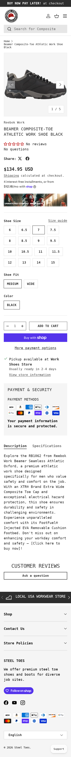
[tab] (15, 446)
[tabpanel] (35, 502)
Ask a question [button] (35, 575)
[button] (56, 16)
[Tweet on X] (20, 158)
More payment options (35, 348)
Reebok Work (14, 122)
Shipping (11, 175)
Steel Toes (22, 747)
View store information (30, 375)
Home (7, 41)
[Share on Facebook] (27, 158)
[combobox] (35, 29)
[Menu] (65, 16)
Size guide (57, 220)
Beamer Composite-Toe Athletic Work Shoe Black (33, 46)
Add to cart (48, 326)
